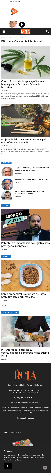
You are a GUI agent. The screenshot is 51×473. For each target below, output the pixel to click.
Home (3, 37)
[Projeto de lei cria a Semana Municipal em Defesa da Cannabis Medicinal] (25, 120)
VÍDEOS (5, 205)
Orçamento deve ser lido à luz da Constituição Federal (29, 192)
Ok (8, 466)
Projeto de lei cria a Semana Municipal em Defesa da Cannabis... (23, 141)
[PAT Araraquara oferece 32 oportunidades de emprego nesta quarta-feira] (25, 331)
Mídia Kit (22, 385)
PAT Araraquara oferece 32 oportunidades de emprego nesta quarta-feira (25, 352)
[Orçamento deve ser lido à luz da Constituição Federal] (7, 194)
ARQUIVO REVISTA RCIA (12, 432)
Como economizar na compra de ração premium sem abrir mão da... (23, 295)
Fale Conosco (38, 385)
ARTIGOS (6, 163)
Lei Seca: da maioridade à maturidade (31, 179)
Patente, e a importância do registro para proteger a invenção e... (25, 244)
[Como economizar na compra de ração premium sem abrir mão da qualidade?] (25, 275)
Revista (29, 385)
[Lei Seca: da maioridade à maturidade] (7, 184)
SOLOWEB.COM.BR (34, 402)
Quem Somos (13, 385)
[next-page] (5, 305)
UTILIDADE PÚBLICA (10, 312)
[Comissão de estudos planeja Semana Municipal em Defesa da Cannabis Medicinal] (25, 62)
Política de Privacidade (25, 418)
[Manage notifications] (45, 468)
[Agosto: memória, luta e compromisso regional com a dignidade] (7, 171)
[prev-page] (2, 305)
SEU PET (6, 256)
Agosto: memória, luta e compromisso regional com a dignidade (32, 168)
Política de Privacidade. (12, 460)
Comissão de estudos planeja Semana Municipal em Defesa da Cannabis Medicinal (23, 84)
